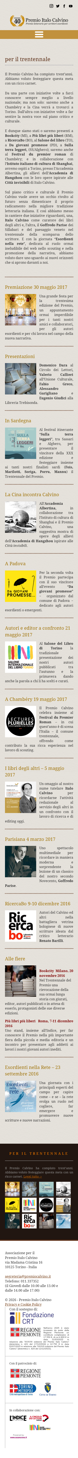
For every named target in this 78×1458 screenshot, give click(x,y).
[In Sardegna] (46, 1195)
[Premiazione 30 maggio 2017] (12, 1195)
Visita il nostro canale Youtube (70, 6)
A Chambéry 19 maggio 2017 (36, 699)
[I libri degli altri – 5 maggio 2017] (63, 1211)
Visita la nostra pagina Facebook (64, 6)
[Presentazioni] (29, 1195)
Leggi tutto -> (33, 1176)
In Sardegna (18, 420)
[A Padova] (12, 1211)
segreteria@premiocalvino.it (28, 1276)
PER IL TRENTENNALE (39, 1154)
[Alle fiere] (46, 1227)
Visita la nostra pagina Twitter (57, 6)
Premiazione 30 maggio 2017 (36, 287)
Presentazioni (20, 356)
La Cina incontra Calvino (32, 494)
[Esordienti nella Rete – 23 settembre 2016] (63, 1227)
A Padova (15, 563)
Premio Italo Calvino (39, 19)
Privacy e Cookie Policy (23, 1304)
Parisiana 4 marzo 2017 (30, 839)
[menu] (39, 34)
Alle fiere (15, 958)
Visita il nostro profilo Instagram (51, 6)
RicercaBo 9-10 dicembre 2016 (37, 903)
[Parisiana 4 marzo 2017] (12, 1227)
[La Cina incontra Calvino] (63, 1195)
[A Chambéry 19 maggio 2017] (46, 1211)
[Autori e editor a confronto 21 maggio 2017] (29, 1211)
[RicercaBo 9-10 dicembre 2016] (29, 1227)
